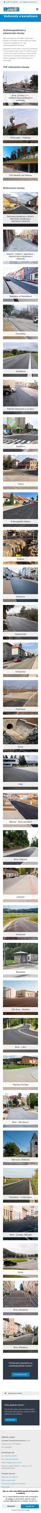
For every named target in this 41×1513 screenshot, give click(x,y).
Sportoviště (5, 1487)
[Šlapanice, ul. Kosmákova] (20, 284)
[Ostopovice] (20, 660)
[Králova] (20, 547)
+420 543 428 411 (12, 2)
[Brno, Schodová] (20, 1298)
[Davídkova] (20, 359)
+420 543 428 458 (11, 1459)
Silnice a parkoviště (8, 1480)
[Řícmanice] (20, 960)
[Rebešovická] (20, 622)
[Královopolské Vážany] (20, 509)
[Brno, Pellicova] (20, 847)
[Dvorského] (20, 322)
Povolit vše (30, 1506)
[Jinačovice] (20, 922)
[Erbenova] (20, 584)
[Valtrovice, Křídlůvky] (20, 1148)
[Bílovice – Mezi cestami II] (20, 810)
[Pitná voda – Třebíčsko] (20, 126)
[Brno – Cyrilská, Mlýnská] (20, 1223)
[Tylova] (20, 472)
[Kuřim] (20, 1260)
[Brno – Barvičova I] (20, 1110)
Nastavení (11, 1506)
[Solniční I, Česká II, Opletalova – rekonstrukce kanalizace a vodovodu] (20, 247)
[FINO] (20, 772)
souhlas (10, 1499)
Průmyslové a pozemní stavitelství (13, 1484)
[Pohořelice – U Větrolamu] (20, 1185)
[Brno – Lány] (20, 1035)
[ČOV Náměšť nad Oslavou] (20, 163)
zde (28, 1510)
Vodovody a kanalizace (9, 1477)
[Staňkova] (20, 434)
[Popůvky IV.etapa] (20, 1072)
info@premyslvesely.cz (29, 2)
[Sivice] (20, 735)
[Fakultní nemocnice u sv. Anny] (20, 397)
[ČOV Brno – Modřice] (20, 997)
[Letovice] (20, 885)
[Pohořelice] (20, 697)
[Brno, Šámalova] (20, 1335)
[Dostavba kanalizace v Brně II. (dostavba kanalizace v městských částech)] (20, 209)
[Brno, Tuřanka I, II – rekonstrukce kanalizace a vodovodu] (20, 88)
